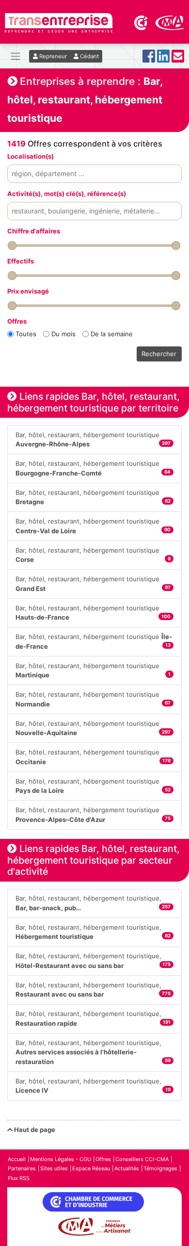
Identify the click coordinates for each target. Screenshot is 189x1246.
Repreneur (52, 56)
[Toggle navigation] (15, 56)
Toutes (26, 334)
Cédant (89, 56)
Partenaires (22, 1168)
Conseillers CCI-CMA (142, 1159)
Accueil (17, 1159)
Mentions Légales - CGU (60, 1159)
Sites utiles (54, 1168)
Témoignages (160, 1168)
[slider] (12, 245)
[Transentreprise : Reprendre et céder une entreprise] (58, 22)
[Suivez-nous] (148, 59)
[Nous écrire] (178, 59)
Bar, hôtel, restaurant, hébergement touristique (93, 439)
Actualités (126, 1168)
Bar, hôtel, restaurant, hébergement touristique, (93, 903)
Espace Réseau (91, 1168)
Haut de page (34, 1129)
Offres (103, 1159)
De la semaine (112, 334)
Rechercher (159, 354)
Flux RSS (19, 1178)
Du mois (63, 334)
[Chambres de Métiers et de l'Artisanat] (170, 22)
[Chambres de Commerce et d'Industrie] (141, 22)
